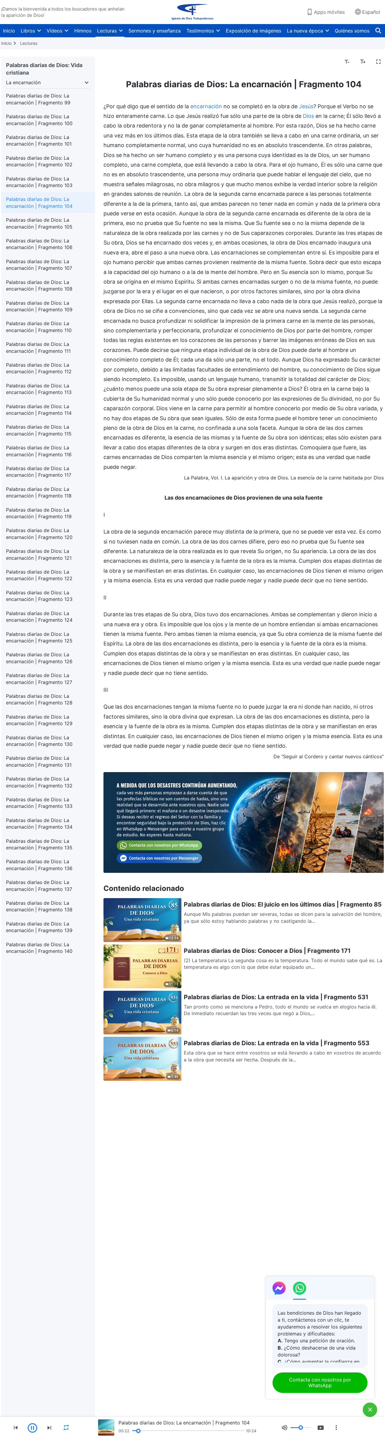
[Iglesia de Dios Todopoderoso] (192, 12)
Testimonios (200, 31)
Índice (114, 62)
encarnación (206, 106)
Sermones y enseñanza (154, 31)
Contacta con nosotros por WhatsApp (320, 1382)
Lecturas (107, 31)
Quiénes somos (352, 31)
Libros (28, 31)
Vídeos (54, 31)
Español (371, 12)
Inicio (9, 31)
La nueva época (305, 31)
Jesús (306, 106)
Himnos (82, 31)
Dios (308, 116)
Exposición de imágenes (253, 31)
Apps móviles (329, 12)
